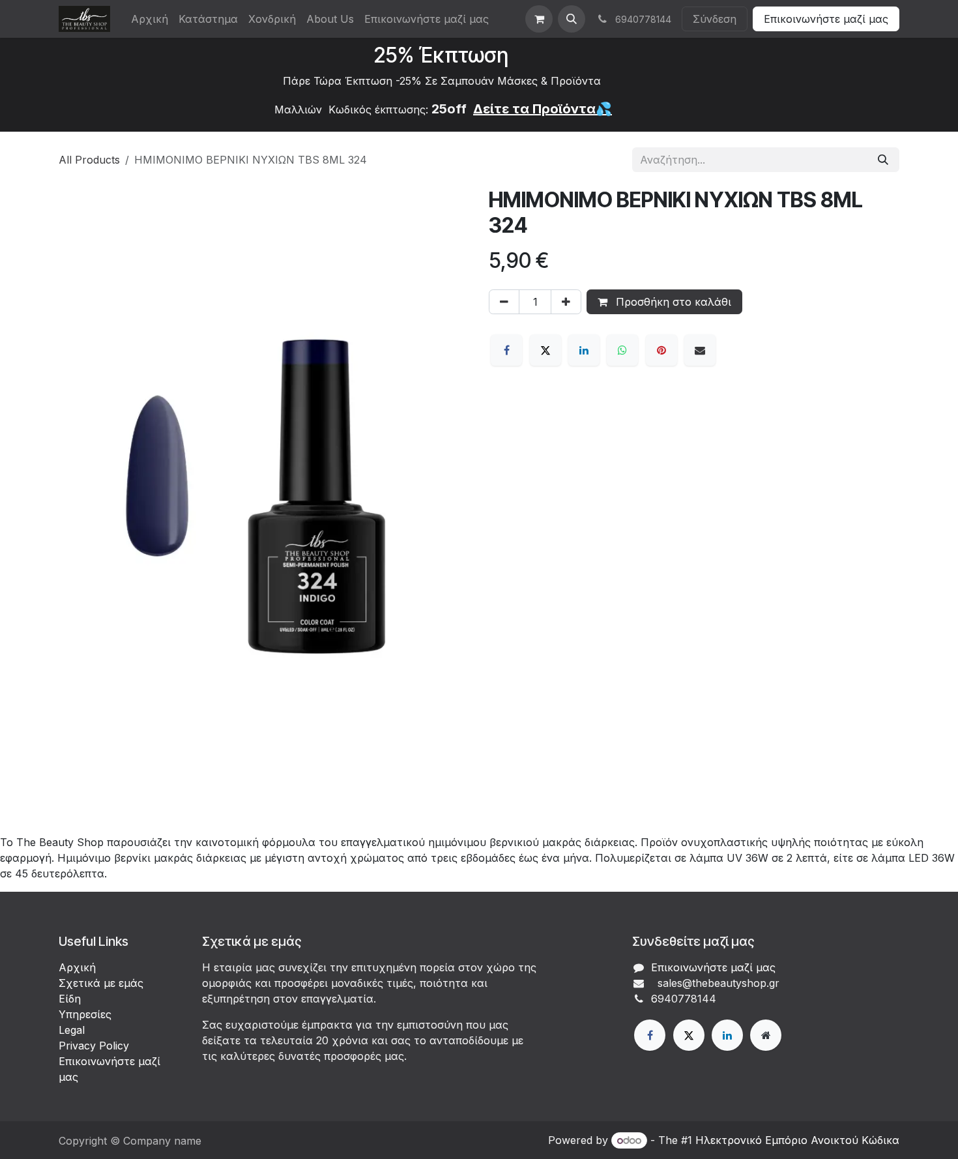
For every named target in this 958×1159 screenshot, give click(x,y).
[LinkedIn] (584, 350)
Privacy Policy (94, 1045)
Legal (72, 1029)
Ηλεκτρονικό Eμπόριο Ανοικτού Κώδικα (797, 1140)
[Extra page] (765, 1035)
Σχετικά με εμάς (101, 983)
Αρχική (77, 967)
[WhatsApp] (622, 350)
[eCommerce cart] (539, 19)
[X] (545, 350)
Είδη (70, 998)
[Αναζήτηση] (883, 159)
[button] (571, 19)
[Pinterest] (661, 350)
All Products (89, 159)
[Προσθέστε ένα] (566, 301)
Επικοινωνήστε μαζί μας (826, 18)
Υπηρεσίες (85, 1014)
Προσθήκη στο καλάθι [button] (672, 301)
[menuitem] (149, 19)
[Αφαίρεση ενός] (504, 301)
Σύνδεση (714, 18)
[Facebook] (506, 350)
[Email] (700, 350)
